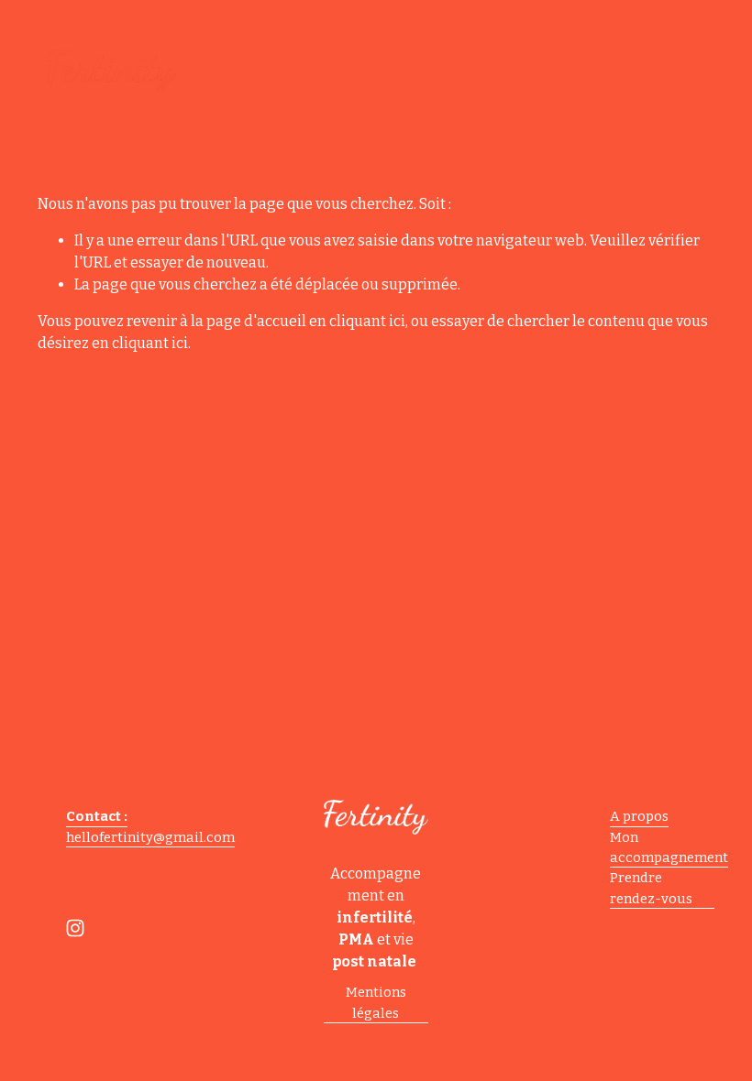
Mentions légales (376, 1002)
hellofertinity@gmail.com (150, 837)
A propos (639, 816)
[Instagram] (75, 928)
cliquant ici (367, 321)
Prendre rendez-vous (651, 887)
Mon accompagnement (669, 847)
